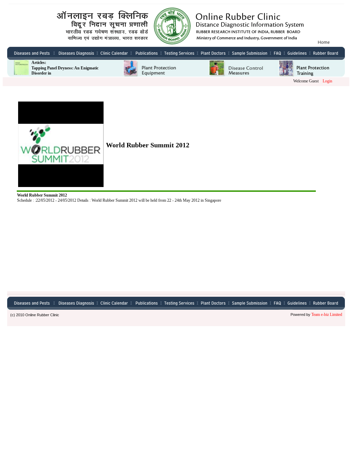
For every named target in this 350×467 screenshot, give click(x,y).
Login (327, 81)
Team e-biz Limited (327, 314)
